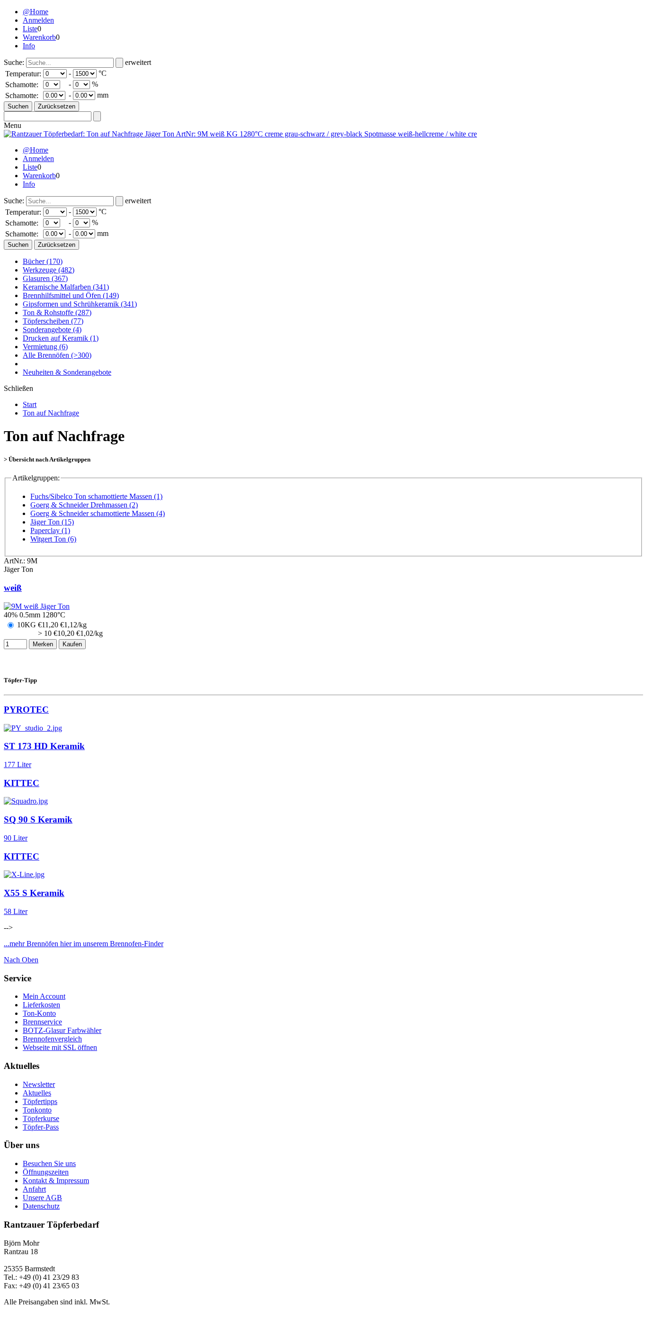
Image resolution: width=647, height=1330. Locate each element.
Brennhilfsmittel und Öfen (71, 295)
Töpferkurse (41, 1118)
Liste (30, 29)
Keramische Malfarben (66, 287)
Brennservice (42, 1022)
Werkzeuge (48, 270)
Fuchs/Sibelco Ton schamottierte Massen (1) (96, 496)
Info (29, 46)
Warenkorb (39, 37)
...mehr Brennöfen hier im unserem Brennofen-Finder (83, 944)
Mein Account (44, 996)
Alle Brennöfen (57, 355)
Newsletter (39, 1084)
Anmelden (38, 20)
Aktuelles (37, 1093)
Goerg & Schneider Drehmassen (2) (84, 505)
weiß (13, 588)
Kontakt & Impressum (56, 1180)
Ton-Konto (39, 1013)
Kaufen (72, 644)
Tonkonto (37, 1110)
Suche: (14, 62)
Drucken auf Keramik (61, 338)
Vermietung (45, 347)
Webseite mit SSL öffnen (60, 1047)
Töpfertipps (40, 1101)
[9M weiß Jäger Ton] (37, 606)
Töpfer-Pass (41, 1127)
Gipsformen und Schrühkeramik (80, 304)
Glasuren (45, 278)
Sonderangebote (52, 330)
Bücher (43, 261)
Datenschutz (41, 1206)
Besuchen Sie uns (49, 1163)
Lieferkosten (41, 1005)
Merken (43, 644)
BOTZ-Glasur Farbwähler (62, 1030)
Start (29, 404)
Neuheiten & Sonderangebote (67, 372)
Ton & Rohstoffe (57, 312)
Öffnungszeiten (46, 1172)
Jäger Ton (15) (52, 522)
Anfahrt (34, 1189)
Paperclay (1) (50, 530)
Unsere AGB (42, 1198)
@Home (35, 12)
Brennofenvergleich (52, 1039)
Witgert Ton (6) (53, 539)
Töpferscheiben (53, 321)
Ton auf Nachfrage (51, 413)
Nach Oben (21, 960)
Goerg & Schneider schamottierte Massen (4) (97, 513)
